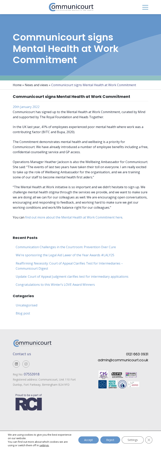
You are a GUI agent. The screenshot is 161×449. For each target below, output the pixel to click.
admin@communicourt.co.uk (123, 360)
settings (44, 445)
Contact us (22, 353)
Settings (133, 440)
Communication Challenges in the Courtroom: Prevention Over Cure (66, 247)
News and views (36, 85)
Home (17, 85)
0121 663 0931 (137, 354)
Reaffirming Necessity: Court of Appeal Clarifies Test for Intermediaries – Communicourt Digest (69, 266)
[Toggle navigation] (145, 7)
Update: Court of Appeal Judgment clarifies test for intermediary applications (72, 276)
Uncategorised (26, 305)
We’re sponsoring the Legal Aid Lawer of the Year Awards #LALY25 (65, 255)
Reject (110, 440)
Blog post (23, 313)
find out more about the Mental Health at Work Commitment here (73, 217)
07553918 (32, 374)
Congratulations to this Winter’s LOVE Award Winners (55, 284)
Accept (88, 440)
